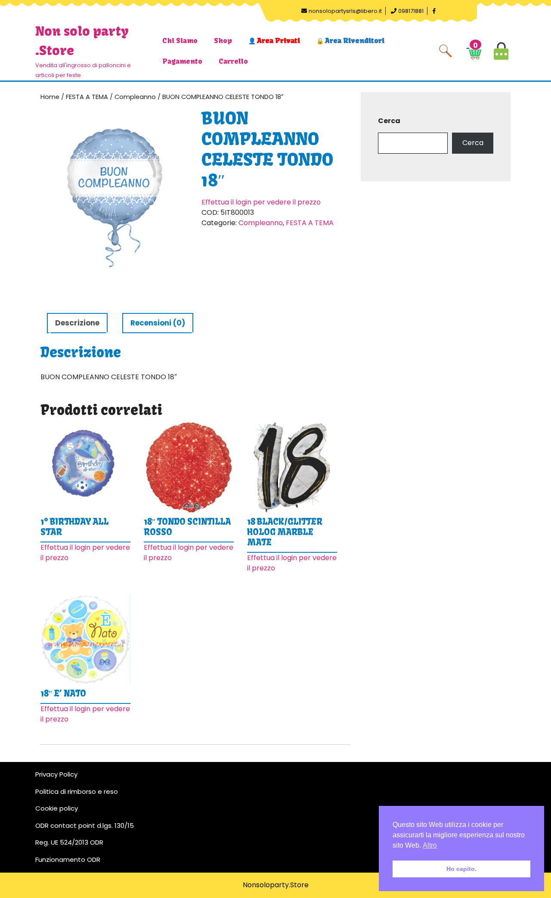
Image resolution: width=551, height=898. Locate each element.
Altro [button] (430, 845)
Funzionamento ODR (67, 859)
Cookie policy (56, 808)
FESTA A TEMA (87, 97)
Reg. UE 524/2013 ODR (69, 842)
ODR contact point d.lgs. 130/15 (84, 825)
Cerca (389, 121)
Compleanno (135, 97)
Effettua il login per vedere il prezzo (261, 202)
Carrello (233, 61)
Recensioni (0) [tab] (157, 323)
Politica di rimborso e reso (76, 791)
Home (49, 97)
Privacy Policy (56, 774)
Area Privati (278, 40)
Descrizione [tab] (77, 323)
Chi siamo (180, 40)
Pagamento (182, 61)
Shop (223, 40)
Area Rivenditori (354, 40)
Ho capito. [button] (461, 868)
